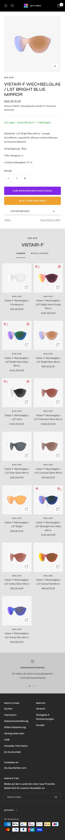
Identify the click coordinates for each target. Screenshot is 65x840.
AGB (7, 739)
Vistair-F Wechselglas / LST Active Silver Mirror (16, 582)
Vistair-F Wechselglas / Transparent (17, 302)
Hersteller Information (16, 746)
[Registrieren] (55, 797)
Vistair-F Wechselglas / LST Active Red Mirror (48, 582)
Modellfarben (40, 253)
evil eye (9, 77)
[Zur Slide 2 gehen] (32, 686)
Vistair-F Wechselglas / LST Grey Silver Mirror (17, 471)
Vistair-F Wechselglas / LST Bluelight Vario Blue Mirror (48, 526)
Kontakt (40, 725)
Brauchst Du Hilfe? (51, 220)
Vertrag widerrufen (14, 733)
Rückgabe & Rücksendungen (45, 717)
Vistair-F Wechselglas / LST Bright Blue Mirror (48, 360)
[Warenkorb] (59, 5)
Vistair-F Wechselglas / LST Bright (17, 524)
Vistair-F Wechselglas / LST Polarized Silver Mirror (48, 417)
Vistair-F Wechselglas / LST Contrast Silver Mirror (48, 471)
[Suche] (12, 5)
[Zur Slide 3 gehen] (35, 686)
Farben (20, 253)
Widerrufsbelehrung (15, 727)
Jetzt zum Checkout (33, 201)
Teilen (7, 220)
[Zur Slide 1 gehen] (29, 686)
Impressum (10, 715)
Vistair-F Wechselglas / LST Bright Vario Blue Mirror (17, 362)
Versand (40, 708)
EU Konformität (12, 752)
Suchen (8, 708)
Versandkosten (27, 106)
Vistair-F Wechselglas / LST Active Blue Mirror (17, 635)
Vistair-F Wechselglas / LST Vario (17, 417)
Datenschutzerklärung (16, 721)
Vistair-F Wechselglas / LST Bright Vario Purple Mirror (48, 304)
